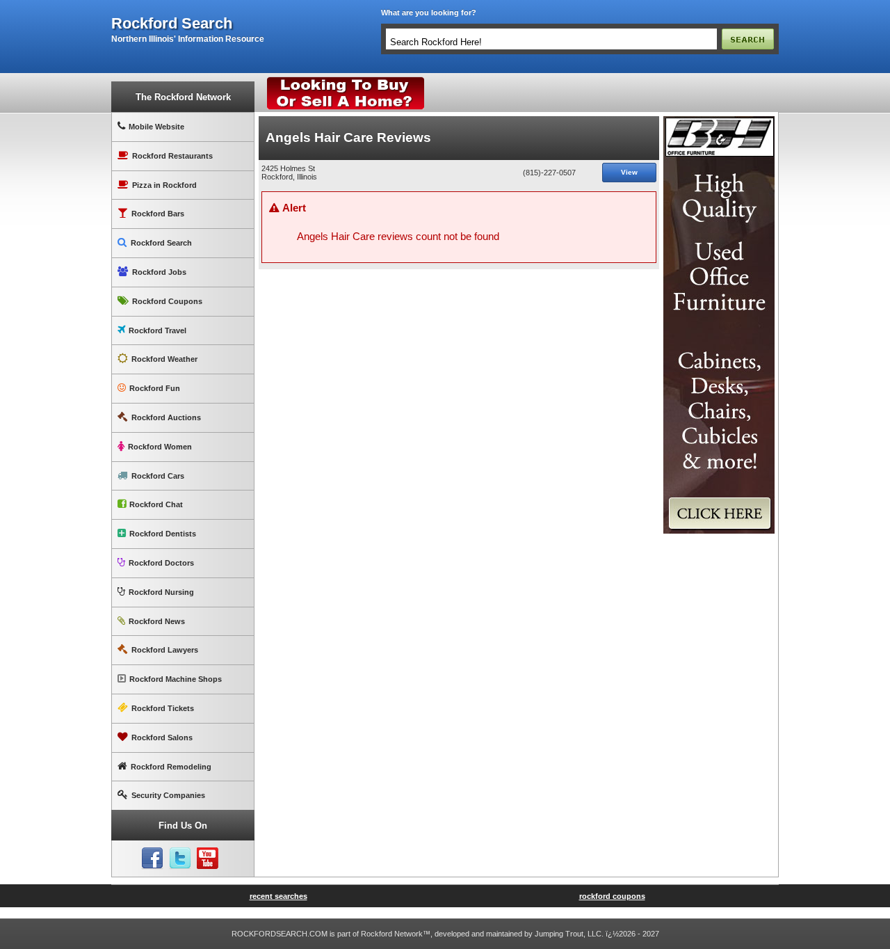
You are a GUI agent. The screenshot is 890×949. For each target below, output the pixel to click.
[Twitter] (180, 858)
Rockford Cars (157, 476)
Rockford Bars (157, 213)
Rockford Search (161, 243)
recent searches (278, 896)
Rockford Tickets (162, 708)
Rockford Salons (162, 737)
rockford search (171, 23)
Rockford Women (160, 446)
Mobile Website (156, 126)
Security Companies (168, 795)
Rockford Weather (164, 359)
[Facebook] (152, 858)
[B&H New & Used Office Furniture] (719, 122)
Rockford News (157, 621)
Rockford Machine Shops (175, 679)
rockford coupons (612, 896)
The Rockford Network (183, 97)
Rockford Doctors (161, 563)
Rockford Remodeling (171, 767)
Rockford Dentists (162, 533)
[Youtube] (208, 858)
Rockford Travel (157, 330)
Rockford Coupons (167, 301)
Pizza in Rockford (164, 185)
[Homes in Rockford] (346, 80)
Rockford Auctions (166, 417)
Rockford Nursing (161, 592)
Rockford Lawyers (164, 650)
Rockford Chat (156, 504)
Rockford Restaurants (172, 156)
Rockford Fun (154, 388)
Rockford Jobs (159, 272)
